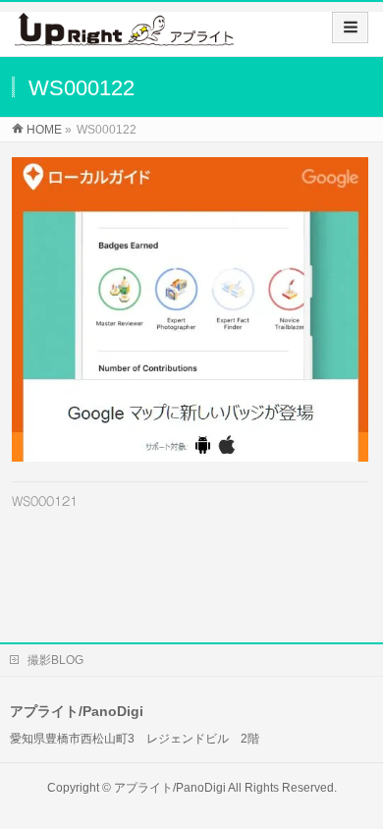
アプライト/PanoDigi (170, 788)
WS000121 (45, 501)
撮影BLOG (55, 660)
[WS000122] (190, 309)
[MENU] (350, 27)
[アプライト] (124, 36)
